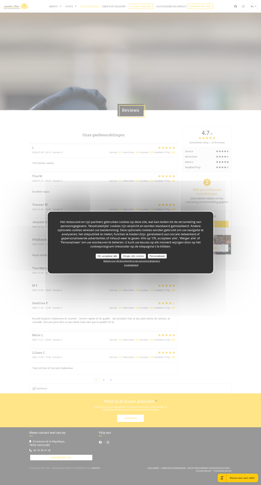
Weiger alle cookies (133, 256)
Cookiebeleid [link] (131, 264)
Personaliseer (157, 256)
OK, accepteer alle (107, 256)
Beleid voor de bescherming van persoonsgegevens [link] (132, 260)
